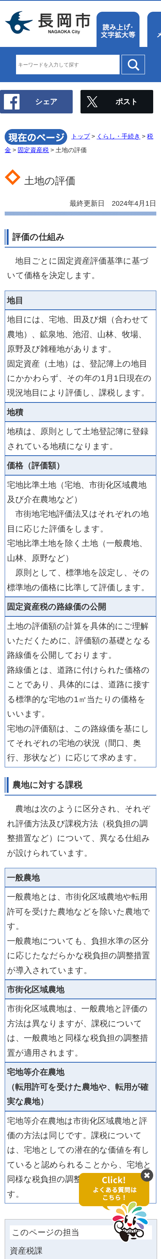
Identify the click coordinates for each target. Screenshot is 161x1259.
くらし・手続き (118, 136)
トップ (80, 136)
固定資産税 (33, 150)
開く (118, 1208)
